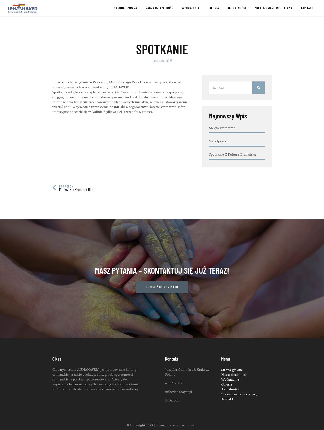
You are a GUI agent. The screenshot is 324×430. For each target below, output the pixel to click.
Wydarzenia (190, 7)
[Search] (258, 87)
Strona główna (125, 7)
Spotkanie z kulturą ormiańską (232, 154)
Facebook (172, 400)
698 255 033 (173, 383)
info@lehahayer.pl (178, 392)
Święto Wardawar (222, 128)
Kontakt (307, 7)
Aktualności (236, 7)
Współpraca (217, 141)
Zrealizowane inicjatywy (273, 7)
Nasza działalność (159, 7)
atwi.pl (192, 425)
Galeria (213, 7)
